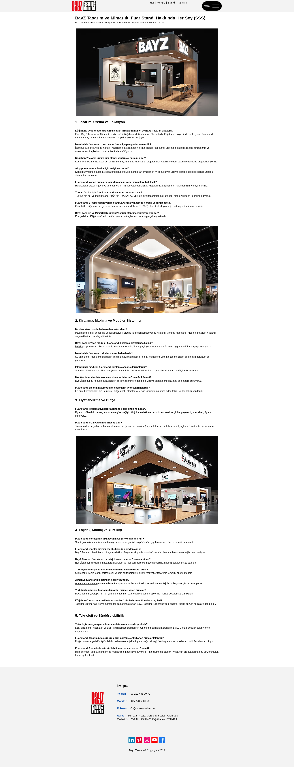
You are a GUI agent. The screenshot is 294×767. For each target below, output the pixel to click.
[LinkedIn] (131, 740)
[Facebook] (162, 740)
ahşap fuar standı (136, 161)
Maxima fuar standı (177, 332)
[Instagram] (147, 740)
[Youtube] (154, 740)
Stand (171, 2)
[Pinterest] (139, 740)
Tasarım (182, 2)
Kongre (160, 2)
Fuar (151, 2)
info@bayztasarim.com (142, 708)
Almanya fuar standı (86, 583)
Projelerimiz (155, 185)
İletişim (79, 346)
